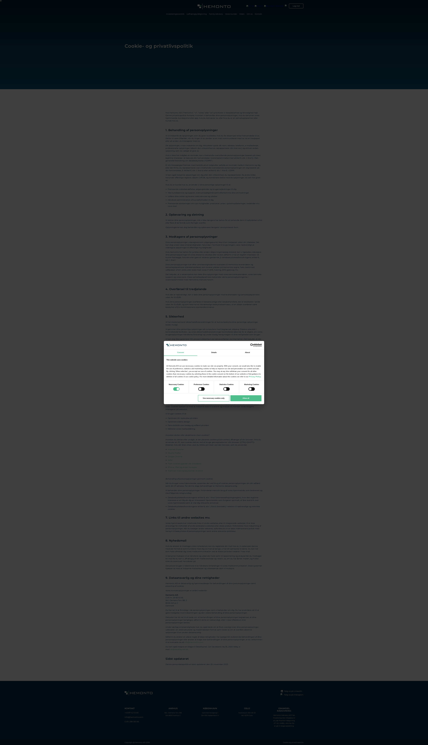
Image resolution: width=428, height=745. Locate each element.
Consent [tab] (180, 352)
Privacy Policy (255, 377)
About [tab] (247, 352)
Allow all (246, 398)
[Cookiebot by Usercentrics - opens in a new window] (252, 345)
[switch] (201, 389)
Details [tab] (214, 352)
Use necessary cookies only (213, 398)
